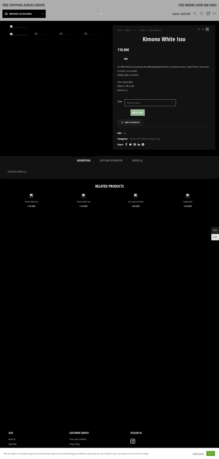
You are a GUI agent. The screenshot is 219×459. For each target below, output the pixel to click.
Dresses (142, 30)
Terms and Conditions (77, 439)
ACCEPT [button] (210, 453)
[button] (102, 29)
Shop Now (12, 444)
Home (120, 30)
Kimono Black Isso (31, 201)
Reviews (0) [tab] (137, 160)
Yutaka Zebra (187, 201)
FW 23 (139, 138)
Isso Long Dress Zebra (135, 201)
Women (128, 30)
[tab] (108, 419)
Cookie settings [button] (198, 453)
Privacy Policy (74, 444)
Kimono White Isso (83, 201)
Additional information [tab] (111, 160)
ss (135, 30)
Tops (158, 138)
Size (120, 101)
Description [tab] (83, 160)
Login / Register (181, 14)
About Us (11, 439)
